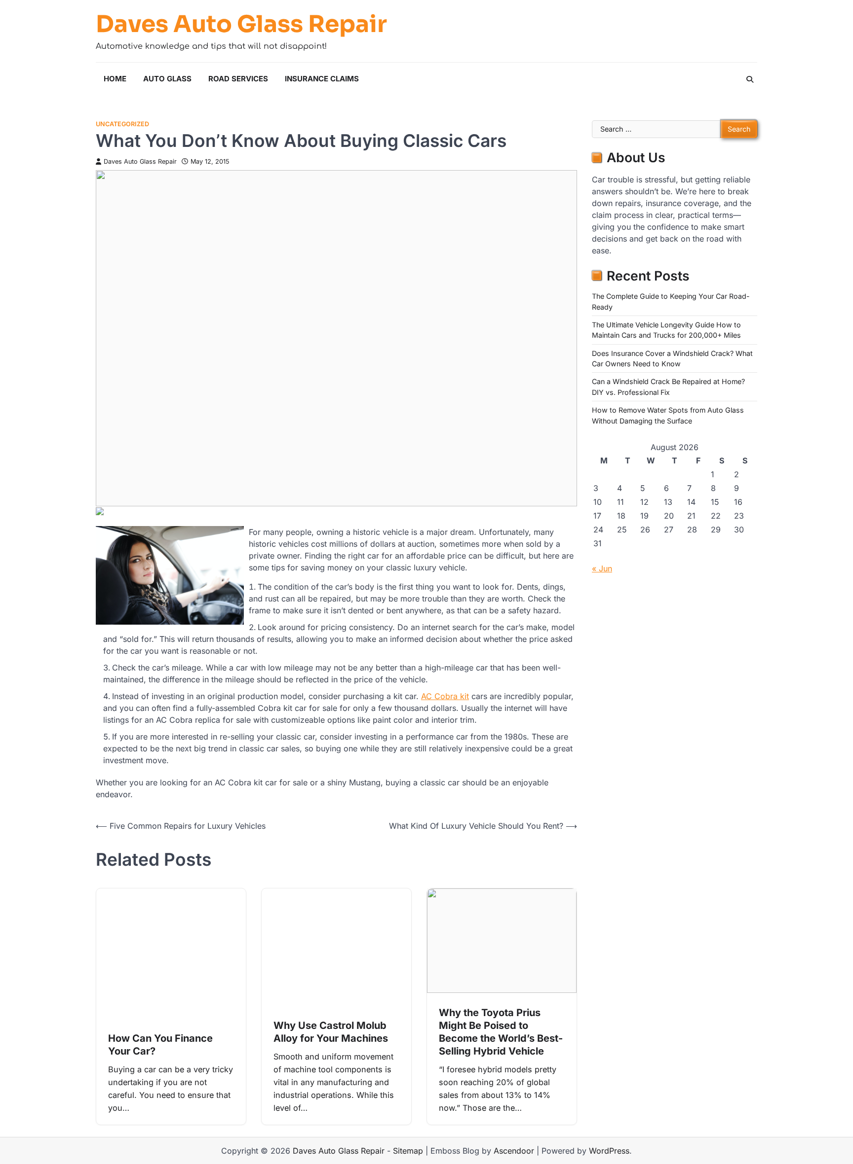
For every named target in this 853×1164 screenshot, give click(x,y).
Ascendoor (514, 1151)
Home (115, 78)
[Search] (749, 79)
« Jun (602, 568)
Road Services (238, 78)
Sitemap (408, 1151)
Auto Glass (167, 78)
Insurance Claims (322, 78)
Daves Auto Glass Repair (241, 24)
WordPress (609, 1151)
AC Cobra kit (445, 696)
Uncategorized (122, 124)
